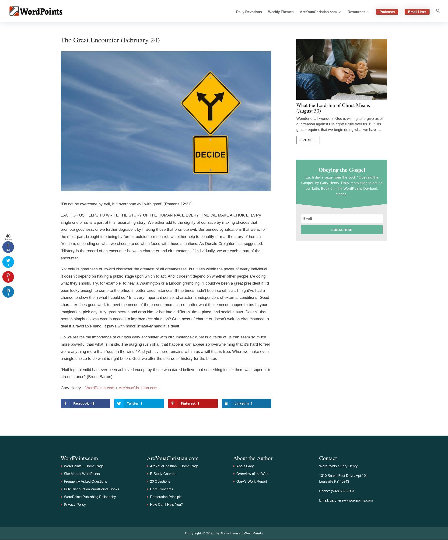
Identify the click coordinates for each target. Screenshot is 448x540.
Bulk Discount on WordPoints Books (91, 489)
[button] (438, 15)
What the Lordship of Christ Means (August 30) (333, 108)
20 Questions (160, 481)
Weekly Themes (281, 12)
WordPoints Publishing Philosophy (90, 497)
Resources (356, 12)
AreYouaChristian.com (318, 12)
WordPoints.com (99, 388)
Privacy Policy (75, 504)
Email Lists (417, 12)
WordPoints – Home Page (84, 466)
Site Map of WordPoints (82, 474)
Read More (307, 140)
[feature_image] (341, 69)
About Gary (245, 466)
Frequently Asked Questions (85, 481)
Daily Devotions (249, 12)
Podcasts (387, 12)
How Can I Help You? (166, 504)
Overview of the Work (253, 474)
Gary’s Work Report (251, 481)
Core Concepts (161, 489)
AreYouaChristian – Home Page (174, 466)
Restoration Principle (166, 497)
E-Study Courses (163, 474)
